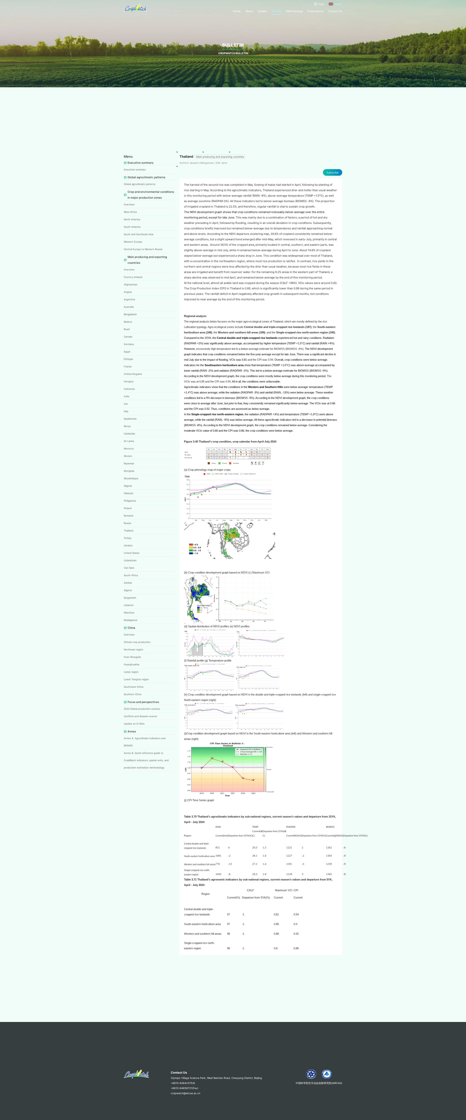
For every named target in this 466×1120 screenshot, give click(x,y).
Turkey (127, 538)
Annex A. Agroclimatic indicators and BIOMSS (144, 742)
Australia (129, 306)
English (338, 4)
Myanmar (129, 463)
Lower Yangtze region (136, 679)
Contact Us (335, 11)
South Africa (131, 575)
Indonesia (129, 388)
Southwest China (133, 686)
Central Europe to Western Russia (143, 249)
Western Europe (133, 241)
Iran (126, 403)
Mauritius (129, 612)
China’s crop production (137, 642)
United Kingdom (133, 373)
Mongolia (129, 470)
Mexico (128, 456)
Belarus (128, 321)
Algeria (128, 590)
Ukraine (128, 545)
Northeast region (133, 649)
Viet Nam (129, 567)
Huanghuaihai (131, 664)
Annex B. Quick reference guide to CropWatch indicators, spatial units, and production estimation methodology (146, 760)
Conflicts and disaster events (140, 716)
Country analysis (133, 277)
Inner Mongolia (132, 656)
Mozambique (131, 478)
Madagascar (130, 620)
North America (132, 219)
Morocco (129, 448)
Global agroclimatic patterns (139, 184)
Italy (126, 411)
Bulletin (276, 11)
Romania (128, 515)
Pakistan (128, 493)
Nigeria (128, 485)
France (128, 366)
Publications (315, 11)
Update (262, 11)
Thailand (128, 530)
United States (131, 552)
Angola (128, 291)
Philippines (130, 500)
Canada (128, 336)
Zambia (128, 582)
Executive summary (135, 169)
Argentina (129, 299)
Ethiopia (128, 359)
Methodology (294, 11)
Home (237, 11)
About (249, 11)
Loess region (131, 671)
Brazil (127, 329)
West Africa (130, 211)
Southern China (132, 694)
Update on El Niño (134, 723)
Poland (127, 508)
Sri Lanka (129, 441)
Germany (129, 344)
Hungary (128, 381)
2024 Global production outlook (142, 708)
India (126, 396)
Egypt (127, 351)
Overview (129, 204)
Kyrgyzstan (130, 597)
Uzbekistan (130, 560)
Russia (127, 523)
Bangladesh (130, 314)
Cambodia (129, 433)
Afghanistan (130, 284)
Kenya (127, 426)
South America (132, 226)
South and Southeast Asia (138, 234)
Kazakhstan (130, 418)
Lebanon (129, 605)
